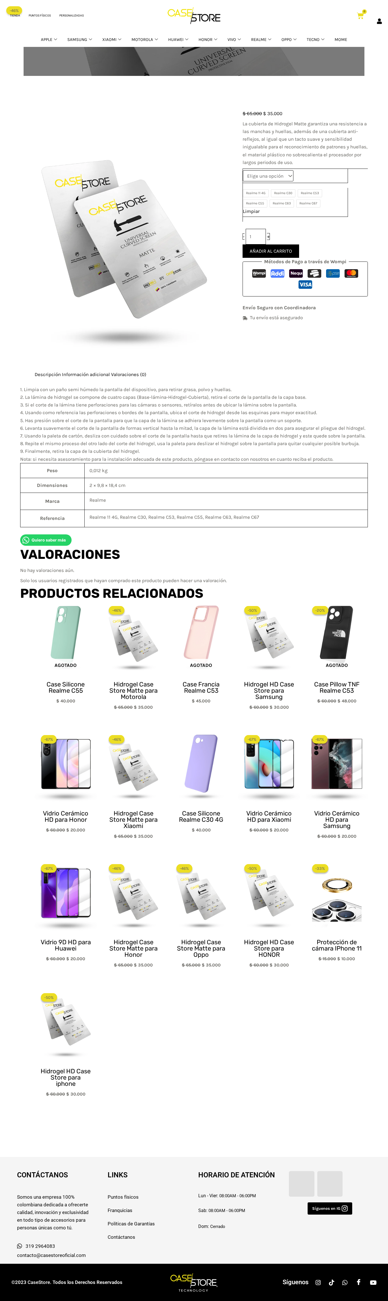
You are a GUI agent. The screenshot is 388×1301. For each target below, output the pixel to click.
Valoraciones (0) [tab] (128, 374)
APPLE (46, 39)
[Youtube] (373, 1282)
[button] (330, 1208)
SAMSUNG (77, 39)
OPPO (286, 39)
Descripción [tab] (48, 374)
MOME (341, 39)
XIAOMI (109, 39)
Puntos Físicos (40, 15)
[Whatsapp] (344, 1282)
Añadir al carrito (271, 251)
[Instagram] (318, 1282)
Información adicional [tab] (86, 374)
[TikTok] (331, 1282)
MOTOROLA (142, 39)
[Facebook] (359, 1282)
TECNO (313, 39)
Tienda (15, 15)
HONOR (205, 39)
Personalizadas (71, 15)
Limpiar (251, 211)
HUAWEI (175, 39)
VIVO (232, 39)
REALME (258, 39)
